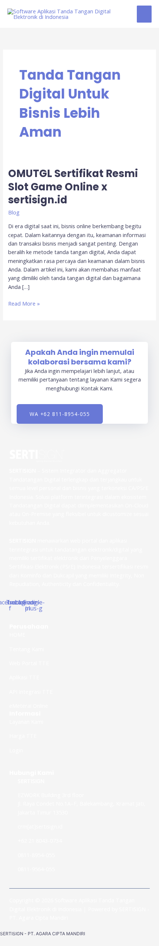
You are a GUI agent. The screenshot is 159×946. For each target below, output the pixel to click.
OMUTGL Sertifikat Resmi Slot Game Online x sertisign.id (73, 186)
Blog (14, 212)
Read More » (24, 303)
